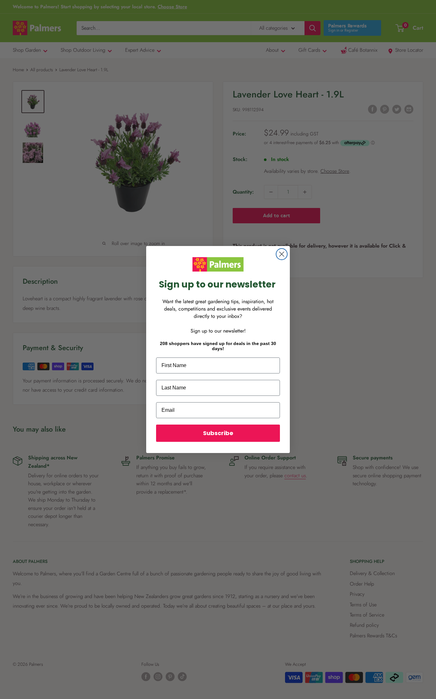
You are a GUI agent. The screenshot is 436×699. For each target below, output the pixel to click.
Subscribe (218, 433)
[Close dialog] (281, 254)
